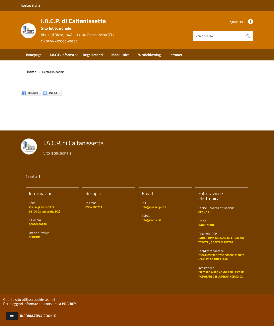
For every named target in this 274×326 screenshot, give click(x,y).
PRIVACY (69, 303)
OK (12, 316)
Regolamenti (93, 54)
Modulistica (120, 54)
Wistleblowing (149, 54)
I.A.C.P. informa (62, 54)
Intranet (175, 54)
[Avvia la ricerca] (248, 36)
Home (31, 71)
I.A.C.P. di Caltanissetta (77, 30)
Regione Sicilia (30, 5)
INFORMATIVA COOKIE (38, 315)
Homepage (32, 54)
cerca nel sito (204, 36)
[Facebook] (250, 22)
